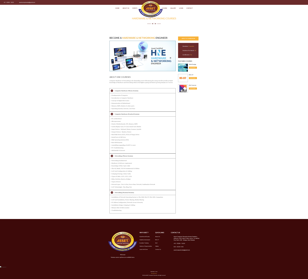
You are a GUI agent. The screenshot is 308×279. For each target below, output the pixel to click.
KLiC (156, 243)
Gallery (173, 8)
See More (193, 67)
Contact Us (158, 249)
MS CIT (157, 239)
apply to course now (188, 38)
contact (189, 8)
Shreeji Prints (154, 273)
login (181, 8)
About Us (126, 8)
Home (117, 8)
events (134, 8)
